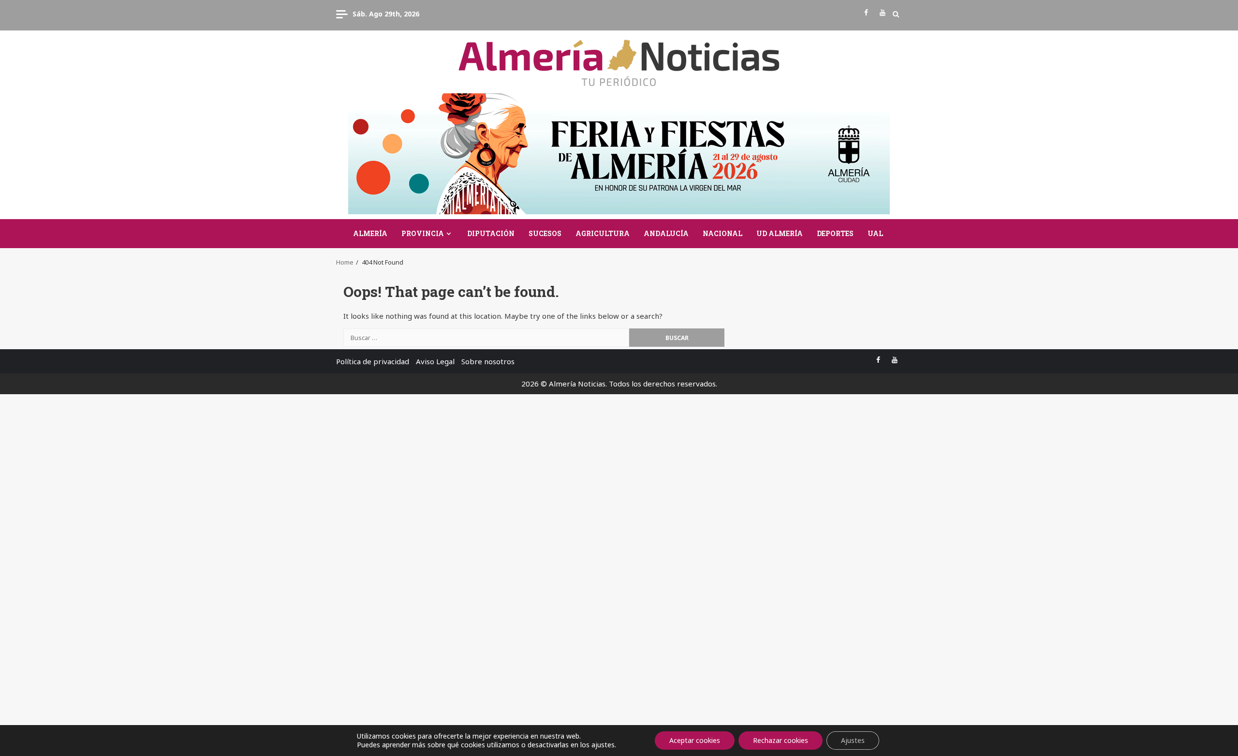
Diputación (491, 233)
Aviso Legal (435, 361)
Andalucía (666, 233)
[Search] (896, 14)
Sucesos (545, 233)
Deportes (835, 233)
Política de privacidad (372, 361)
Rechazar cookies (780, 740)
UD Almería (779, 233)
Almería (370, 233)
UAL (875, 233)
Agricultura (602, 233)
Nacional (722, 233)
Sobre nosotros (488, 361)
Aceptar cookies (694, 740)
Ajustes (853, 740)
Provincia (422, 233)
